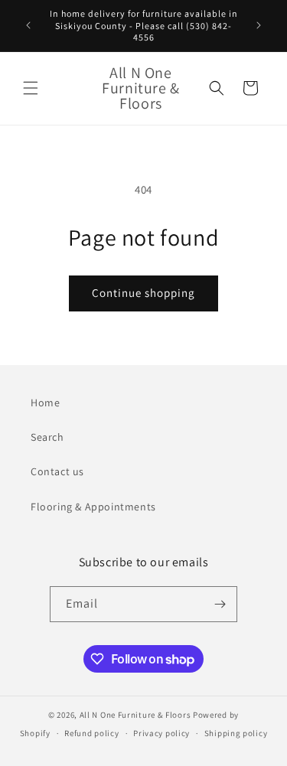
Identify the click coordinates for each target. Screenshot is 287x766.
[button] (30, 88)
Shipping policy (236, 733)
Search (47, 437)
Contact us (57, 471)
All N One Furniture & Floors (135, 714)
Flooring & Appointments (93, 506)
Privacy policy (161, 733)
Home (45, 402)
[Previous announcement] (28, 25)
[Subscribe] (219, 604)
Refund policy (91, 733)
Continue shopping (143, 292)
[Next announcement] (259, 25)
